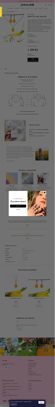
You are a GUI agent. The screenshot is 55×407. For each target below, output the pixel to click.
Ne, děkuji (18, 209)
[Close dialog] (44, 192)
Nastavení (14, 404)
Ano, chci (18, 206)
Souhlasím (41, 402)
